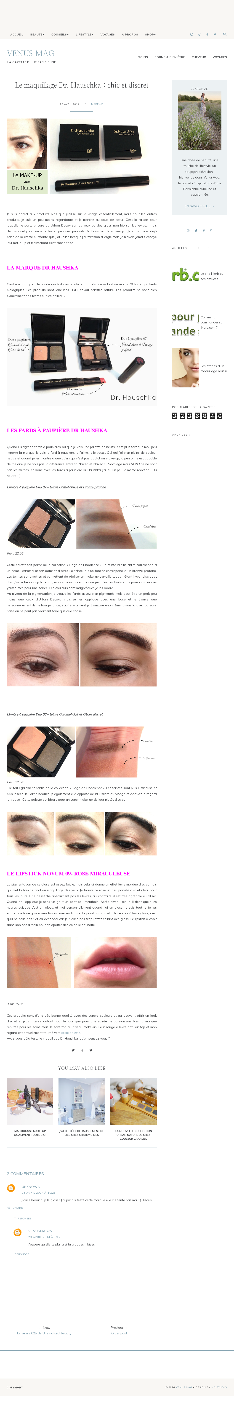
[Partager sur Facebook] (82, 1050)
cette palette (70, 1033)
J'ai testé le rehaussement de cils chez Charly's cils (81, 1132)
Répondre (15, 1207)
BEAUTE (36, 34)
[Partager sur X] (73, 1050)
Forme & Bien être (170, 57)
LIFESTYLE (84, 34)
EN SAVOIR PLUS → (200, 206)
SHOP (149, 34)
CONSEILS (59, 34)
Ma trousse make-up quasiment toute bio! (30, 1132)
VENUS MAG (30, 53)
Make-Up (97, 104)
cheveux (199, 57)
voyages (220, 57)
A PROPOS (130, 34)
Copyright (15, 1387)
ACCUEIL (17, 34)
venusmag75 (40, 1231)
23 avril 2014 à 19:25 (45, 1237)
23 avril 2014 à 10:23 (39, 1192)
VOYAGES (108, 34)
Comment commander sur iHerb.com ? (212, 322)
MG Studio (219, 1387)
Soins (143, 57)
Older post (119, 1333)
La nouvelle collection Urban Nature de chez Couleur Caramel (133, 1134)
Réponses (24, 1218)
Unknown (31, 1187)
